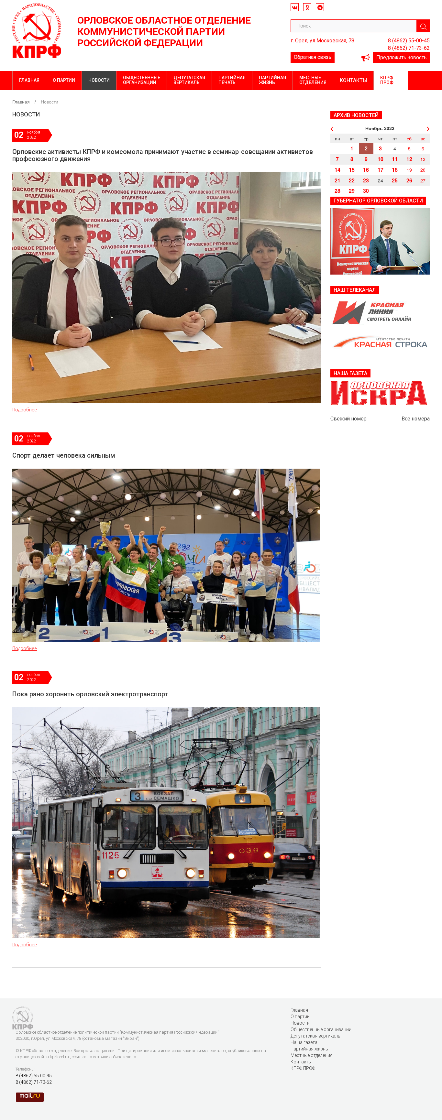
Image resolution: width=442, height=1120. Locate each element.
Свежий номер (348, 419)
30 (366, 190)
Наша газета (304, 1042)
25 (395, 180)
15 (352, 169)
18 (395, 169)
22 (352, 180)
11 (395, 159)
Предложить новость (401, 57)
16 (366, 169)
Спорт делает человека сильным (63, 455)
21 (337, 180)
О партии (64, 80)
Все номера (416, 419)
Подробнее (24, 410)
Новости (99, 80)
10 (380, 159)
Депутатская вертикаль (189, 80)
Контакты (353, 80)
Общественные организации (141, 80)
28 (337, 190)
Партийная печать (232, 80)
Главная (29, 80)
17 (380, 169)
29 (352, 190)
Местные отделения (312, 80)
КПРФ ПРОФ (386, 80)
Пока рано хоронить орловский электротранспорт (90, 694)
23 (366, 180)
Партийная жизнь (272, 80)
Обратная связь (312, 57)
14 (337, 169)
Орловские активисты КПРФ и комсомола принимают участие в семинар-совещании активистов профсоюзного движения (162, 155)
